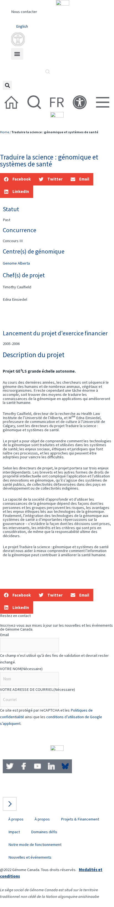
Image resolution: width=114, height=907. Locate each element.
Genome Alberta (16, 263)
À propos (16, 819)
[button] (17, 54)
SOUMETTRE (20, 734)
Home (4, 132)
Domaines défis (44, 831)
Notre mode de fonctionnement (34, 844)
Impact (14, 831)
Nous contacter (24, 11)
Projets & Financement (80, 819)
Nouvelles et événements (29, 857)
